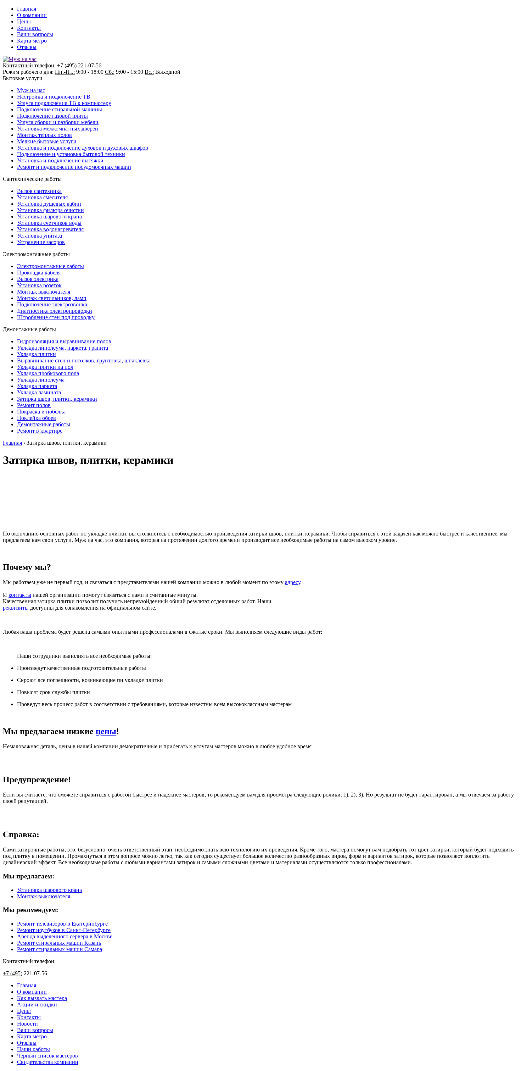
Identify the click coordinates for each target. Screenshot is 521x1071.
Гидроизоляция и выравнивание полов (64, 341)
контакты (20, 595)
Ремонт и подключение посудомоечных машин (74, 167)
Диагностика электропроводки (54, 311)
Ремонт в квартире (39, 431)
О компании (32, 15)
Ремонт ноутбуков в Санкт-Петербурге (64, 930)
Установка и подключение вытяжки (60, 160)
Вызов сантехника (39, 191)
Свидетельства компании (47, 1062)
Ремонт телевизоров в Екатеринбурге (62, 924)
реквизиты (16, 608)
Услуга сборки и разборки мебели (58, 122)
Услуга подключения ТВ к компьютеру (64, 103)
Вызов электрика (37, 279)
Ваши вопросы (35, 34)
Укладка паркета (37, 386)
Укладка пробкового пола (48, 373)
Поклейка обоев (36, 418)
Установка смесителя (42, 197)
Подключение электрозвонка (52, 304)
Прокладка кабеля (39, 273)
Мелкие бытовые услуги (47, 141)
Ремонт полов (34, 405)
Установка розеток (39, 285)
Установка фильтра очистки (50, 210)
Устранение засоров (41, 242)
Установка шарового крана (49, 216)
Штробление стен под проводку (56, 317)
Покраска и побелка (41, 412)
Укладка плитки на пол (45, 367)
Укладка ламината (39, 392)
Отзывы (27, 47)
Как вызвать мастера (42, 998)
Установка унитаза (39, 236)
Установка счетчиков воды (49, 223)
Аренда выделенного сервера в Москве (64, 936)
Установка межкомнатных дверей (57, 129)
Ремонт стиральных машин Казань (59, 943)
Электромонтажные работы (50, 266)
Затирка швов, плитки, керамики (57, 399)
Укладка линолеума (41, 380)
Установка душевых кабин (49, 204)
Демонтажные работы (43, 424)
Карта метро (32, 41)
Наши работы (33, 1049)
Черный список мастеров (47, 1056)
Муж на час (31, 90)
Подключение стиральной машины (59, 109)
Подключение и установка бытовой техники (71, 154)
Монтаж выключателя (43, 292)
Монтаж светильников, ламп (51, 298)
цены (106, 731)
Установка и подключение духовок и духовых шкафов (82, 148)
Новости (27, 1024)
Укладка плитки (36, 354)
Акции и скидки (37, 1004)
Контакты (29, 28)
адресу (292, 582)
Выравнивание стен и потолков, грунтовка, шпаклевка (84, 360)
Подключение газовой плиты (52, 116)
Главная (26, 9)
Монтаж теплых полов (44, 135)
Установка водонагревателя (50, 229)
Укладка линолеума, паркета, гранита (62, 348)
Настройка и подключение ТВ (53, 97)
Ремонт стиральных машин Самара (59, 949)
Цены (24, 21)
